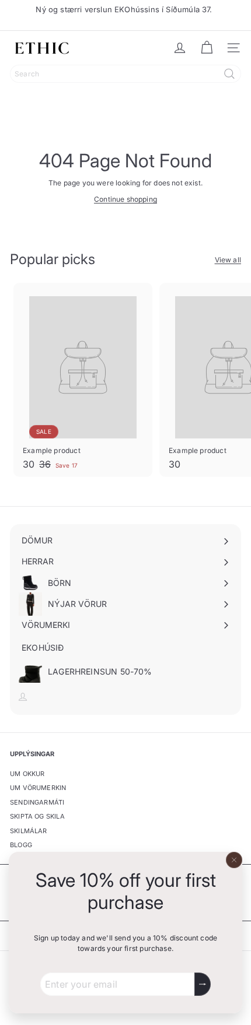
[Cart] (206, 48)
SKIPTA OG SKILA (37, 816)
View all (228, 259)
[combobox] (125, 74)
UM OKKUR (27, 774)
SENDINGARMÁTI (37, 802)
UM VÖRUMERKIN (38, 788)
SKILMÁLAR (28, 831)
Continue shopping (125, 199)
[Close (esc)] (234, 860)
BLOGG (21, 845)
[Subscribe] (202, 984)
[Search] (229, 74)
